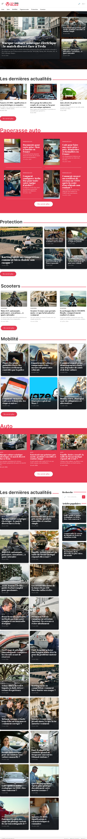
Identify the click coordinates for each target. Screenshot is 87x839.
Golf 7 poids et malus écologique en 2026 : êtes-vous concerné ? (14, 788)
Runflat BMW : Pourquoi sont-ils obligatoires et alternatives (72, 401)
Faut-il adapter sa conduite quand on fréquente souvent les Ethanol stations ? (42, 753)
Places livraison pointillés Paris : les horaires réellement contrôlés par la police (13, 366)
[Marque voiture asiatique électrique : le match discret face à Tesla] (13, 442)
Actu (1, 100)
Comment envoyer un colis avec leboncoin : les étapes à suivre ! (14, 401)
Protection (35, 683)
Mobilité (5, 360)
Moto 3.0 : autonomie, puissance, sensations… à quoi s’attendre (72, 51)
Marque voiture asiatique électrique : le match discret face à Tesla (29, 44)
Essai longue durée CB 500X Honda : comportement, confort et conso (72, 313)
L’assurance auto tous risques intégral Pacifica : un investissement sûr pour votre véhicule (76, 260)
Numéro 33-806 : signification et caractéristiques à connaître (13, 104)
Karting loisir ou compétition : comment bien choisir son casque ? (21, 259)
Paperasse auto (27, 141)
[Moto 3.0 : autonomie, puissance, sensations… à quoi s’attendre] (14, 299)
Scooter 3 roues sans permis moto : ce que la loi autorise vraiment (43, 313)
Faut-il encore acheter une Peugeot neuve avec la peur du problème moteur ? (44, 653)
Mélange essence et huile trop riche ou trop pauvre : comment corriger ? (14, 721)
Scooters (66, 47)
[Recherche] (79, 3)
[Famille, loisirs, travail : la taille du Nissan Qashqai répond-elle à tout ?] (73, 442)
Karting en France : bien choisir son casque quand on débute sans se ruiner (54, 239)
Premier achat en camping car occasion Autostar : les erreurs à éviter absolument (43, 620)
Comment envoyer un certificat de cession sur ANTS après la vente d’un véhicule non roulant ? (71, 182)
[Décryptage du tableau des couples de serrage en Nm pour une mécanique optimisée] (43, 92)
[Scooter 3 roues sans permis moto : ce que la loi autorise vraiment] (43, 299)
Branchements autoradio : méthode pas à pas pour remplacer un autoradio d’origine (14, 620)
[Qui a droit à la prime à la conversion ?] (73, 92)
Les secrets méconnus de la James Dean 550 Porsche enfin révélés (43, 587)
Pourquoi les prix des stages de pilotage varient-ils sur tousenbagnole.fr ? (14, 821)
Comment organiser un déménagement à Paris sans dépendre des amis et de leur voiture (71, 366)
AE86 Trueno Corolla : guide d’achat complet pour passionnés (13, 587)
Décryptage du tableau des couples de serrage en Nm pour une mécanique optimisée (42, 105)
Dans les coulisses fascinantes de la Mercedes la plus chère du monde (73, 552)
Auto (4, 39)
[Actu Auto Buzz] (12, 4)
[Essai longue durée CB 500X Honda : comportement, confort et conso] (73, 299)
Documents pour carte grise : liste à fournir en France (31, 148)
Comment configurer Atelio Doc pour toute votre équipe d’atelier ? (32, 181)
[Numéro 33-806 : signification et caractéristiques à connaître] (13, 92)
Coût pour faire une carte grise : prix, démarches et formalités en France (70, 149)
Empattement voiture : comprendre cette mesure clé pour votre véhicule (42, 366)
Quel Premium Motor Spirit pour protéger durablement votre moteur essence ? (42, 787)
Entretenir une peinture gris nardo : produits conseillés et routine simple (74, 29)
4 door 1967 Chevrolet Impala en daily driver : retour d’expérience (13, 688)
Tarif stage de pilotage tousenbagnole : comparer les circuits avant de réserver (14, 653)
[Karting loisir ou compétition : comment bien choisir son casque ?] (21, 248)
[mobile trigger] (3, 4)
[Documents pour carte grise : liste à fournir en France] (12, 151)
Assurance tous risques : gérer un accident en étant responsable (54, 261)
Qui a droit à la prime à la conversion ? (70, 104)
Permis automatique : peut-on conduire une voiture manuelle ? (12, 754)
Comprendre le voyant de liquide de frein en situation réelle (73, 535)
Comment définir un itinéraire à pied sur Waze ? (41, 401)
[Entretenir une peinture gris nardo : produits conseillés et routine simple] (43, 442)
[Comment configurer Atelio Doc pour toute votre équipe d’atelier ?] (12, 183)
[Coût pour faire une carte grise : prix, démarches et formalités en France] (52, 152)
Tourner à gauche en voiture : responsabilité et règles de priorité (76, 239)
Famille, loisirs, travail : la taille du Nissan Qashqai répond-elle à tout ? (72, 456)
